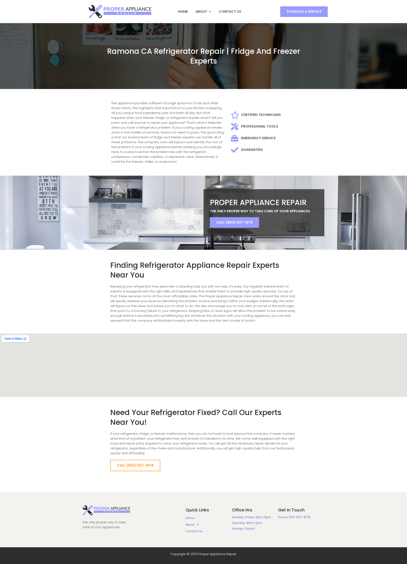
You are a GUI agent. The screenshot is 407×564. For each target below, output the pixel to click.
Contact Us (230, 11)
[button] (304, 11)
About (201, 11)
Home (183, 11)
